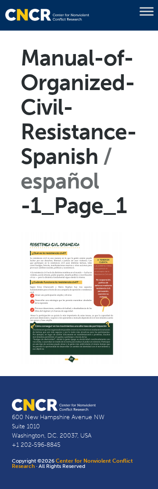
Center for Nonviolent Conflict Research (72, 463)
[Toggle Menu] (147, 11)
